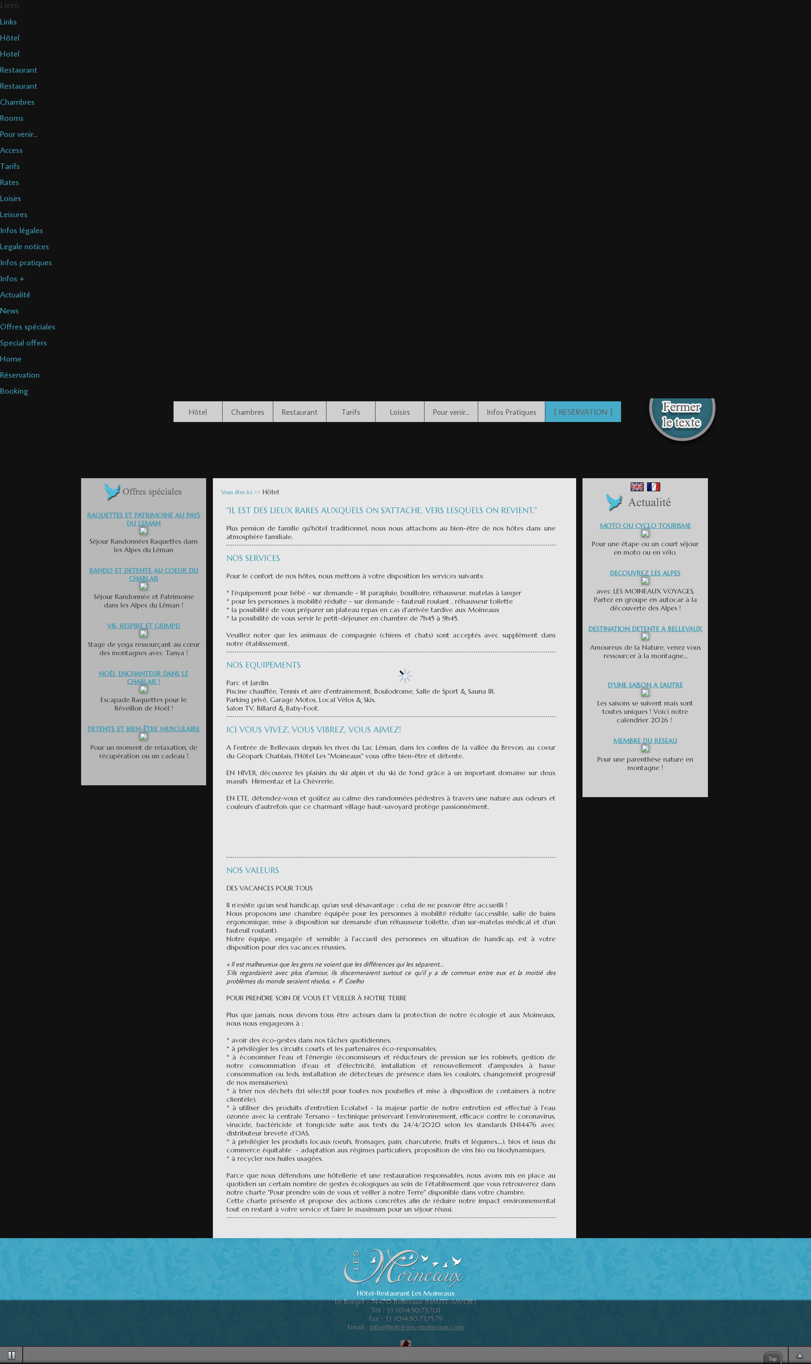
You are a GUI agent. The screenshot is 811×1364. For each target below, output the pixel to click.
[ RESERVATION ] (583, 411)
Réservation (20, 374)
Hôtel (9, 37)
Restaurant (18, 69)
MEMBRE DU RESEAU (645, 741)
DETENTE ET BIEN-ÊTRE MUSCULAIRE (143, 729)
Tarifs (10, 165)
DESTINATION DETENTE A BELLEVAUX (645, 629)
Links (8, 21)
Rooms (12, 117)
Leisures (13, 213)
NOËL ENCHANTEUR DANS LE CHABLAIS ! (143, 678)
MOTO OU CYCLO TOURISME (645, 526)
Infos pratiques (26, 261)
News (9, 310)
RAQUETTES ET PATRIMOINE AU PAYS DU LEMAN (143, 519)
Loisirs (10, 197)
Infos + (12, 277)
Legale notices (24, 245)
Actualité (15, 294)
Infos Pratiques (511, 411)
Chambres (17, 101)
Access (11, 149)
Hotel (9, 53)
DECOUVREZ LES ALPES (645, 573)
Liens (9, 5)
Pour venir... (18, 133)
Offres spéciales (27, 326)
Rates (9, 181)
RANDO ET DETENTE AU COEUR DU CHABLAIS (143, 574)
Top (773, 1358)
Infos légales (21, 229)
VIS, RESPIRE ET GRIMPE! (143, 626)
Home (11, 358)
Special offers (23, 342)
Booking (14, 390)
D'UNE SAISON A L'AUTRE (645, 685)
